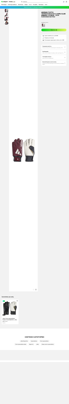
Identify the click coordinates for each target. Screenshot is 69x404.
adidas (37, 344)
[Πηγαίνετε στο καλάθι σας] (66, 1)
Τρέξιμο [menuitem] (26, 4)
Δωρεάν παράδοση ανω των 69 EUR (51, 35)
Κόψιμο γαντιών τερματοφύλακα (48, 344)
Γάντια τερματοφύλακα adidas (20, 344)
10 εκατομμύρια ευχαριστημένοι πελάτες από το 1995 (54, 40)
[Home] (8, 1)
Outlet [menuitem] (46, 4)
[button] (6, 15)
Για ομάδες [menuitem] (35, 4)
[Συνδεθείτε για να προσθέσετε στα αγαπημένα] (17, 301)
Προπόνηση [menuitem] (20, 4)
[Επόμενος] (36, 290)
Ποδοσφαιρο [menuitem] (4, 4)
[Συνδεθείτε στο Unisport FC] (64, 1)
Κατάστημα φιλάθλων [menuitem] (12, 4)
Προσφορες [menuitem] (41, 4)
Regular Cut (31, 344)
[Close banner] (67, 7)
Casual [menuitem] (30, 4)
